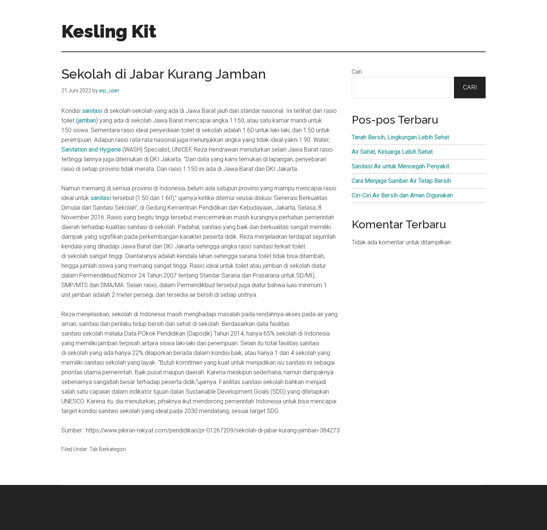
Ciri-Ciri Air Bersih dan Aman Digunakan (402, 195)
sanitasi (93, 110)
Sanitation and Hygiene (91, 149)
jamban (87, 120)
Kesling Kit (108, 31)
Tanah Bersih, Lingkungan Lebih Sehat (400, 137)
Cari (357, 71)
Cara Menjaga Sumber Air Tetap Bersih (401, 180)
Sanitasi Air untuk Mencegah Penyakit (400, 166)
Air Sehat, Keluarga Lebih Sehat (392, 151)
